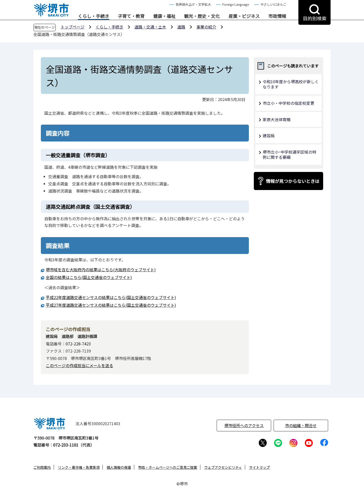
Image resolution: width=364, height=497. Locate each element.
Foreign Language (235, 4)
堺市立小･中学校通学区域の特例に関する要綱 (289, 154)
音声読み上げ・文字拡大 (193, 4)
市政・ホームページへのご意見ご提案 (167, 467)
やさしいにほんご (273, 4)
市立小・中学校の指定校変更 (288, 103)
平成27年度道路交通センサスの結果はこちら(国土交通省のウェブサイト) (111, 305)
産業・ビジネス (244, 16)
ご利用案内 (42, 467)
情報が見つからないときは (292, 181)
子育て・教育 (131, 16)
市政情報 (277, 16)
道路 (181, 27)
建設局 (269, 135)
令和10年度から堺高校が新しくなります (291, 84)
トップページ (72, 27)
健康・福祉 (164, 16)
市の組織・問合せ (301, 425)
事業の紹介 (206, 27)
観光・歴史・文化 (202, 16)
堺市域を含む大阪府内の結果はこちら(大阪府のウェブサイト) (101, 270)
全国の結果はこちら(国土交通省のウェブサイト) (89, 277)
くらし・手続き (93, 16)
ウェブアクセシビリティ (223, 467)
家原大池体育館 (276, 119)
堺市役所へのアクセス (244, 425)
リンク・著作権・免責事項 (79, 467)
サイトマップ (259, 467)
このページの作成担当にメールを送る (79, 365)
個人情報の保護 (119, 467)
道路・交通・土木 (150, 27)
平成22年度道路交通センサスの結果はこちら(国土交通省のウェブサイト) (111, 297)
